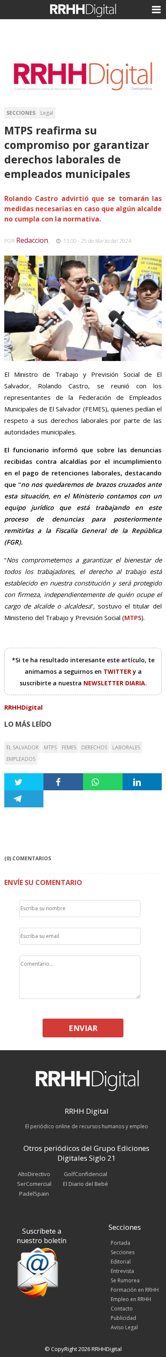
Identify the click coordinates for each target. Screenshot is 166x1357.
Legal (46, 112)
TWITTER (118, 671)
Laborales (126, 747)
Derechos (94, 747)
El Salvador (22, 747)
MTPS (50, 747)
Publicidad (123, 1318)
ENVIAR (83, 1028)
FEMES (69, 747)
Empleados (20, 759)
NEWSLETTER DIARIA (114, 683)
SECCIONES (20, 112)
